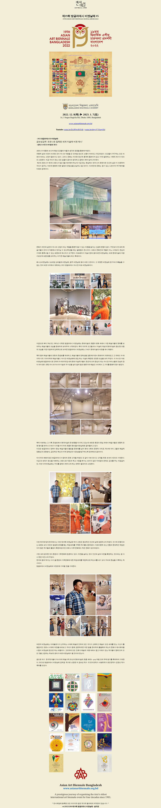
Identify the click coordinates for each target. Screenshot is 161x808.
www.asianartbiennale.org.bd (80, 123)
